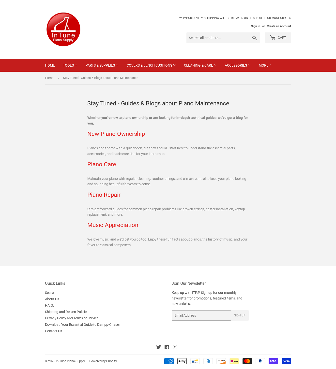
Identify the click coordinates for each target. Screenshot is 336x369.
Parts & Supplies (101, 65)
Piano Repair (104, 194)
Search (50, 293)
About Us (52, 299)
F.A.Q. (49, 305)
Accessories (236, 65)
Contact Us (53, 331)
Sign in (255, 26)
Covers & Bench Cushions (150, 65)
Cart (281, 38)
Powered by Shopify (103, 361)
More (263, 65)
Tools (69, 65)
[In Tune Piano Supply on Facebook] (166, 348)
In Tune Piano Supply (70, 361)
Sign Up (239, 315)
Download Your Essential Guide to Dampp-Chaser (82, 324)
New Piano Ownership (116, 133)
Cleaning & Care (199, 65)
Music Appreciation (112, 224)
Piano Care (101, 164)
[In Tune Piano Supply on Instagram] (175, 348)
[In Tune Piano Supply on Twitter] (158, 348)
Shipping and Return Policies (66, 312)
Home (50, 65)
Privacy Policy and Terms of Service (71, 318)
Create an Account (279, 26)
